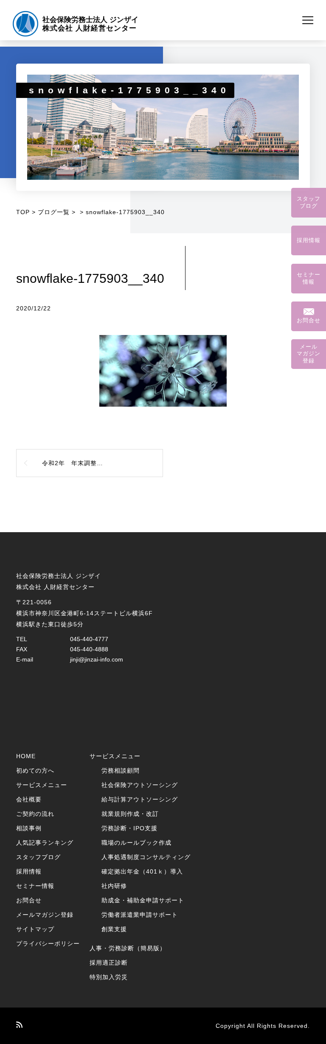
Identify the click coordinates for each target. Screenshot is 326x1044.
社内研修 (114, 885)
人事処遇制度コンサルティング (146, 857)
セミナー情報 (35, 885)
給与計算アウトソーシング (139, 799)
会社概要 (29, 799)
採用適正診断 (109, 962)
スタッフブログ (38, 857)
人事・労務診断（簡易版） (128, 948)
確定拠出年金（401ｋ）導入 (142, 871)
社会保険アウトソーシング (139, 785)
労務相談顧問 (120, 770)
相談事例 (29, 828)
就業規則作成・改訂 (130, 813)
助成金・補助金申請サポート (142, 900)
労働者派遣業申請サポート (139, 914)
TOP (23, 212)
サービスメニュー (41, 785)
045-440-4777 (89, 639)
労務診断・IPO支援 (129, 828)
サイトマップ (35, 929)
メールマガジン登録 (44, 914)
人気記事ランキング (44, 842)
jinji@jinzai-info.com (96, 659)
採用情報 (29, 871)
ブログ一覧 (54, 212)
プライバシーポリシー (48, 943)
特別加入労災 (109, 977)
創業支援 (114, 929)
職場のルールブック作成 (136, 842)
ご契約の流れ (35, 813)
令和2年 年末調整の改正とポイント (95, 463)
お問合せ (29, 900)
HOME (26, 756)
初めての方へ (35, 770)
